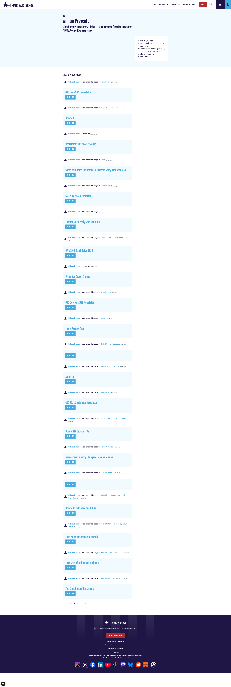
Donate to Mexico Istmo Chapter (114, 418)
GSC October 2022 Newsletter (80, 302)
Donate (202, 4)
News (103, 160)
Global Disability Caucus (111, 578)
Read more (70, 97)
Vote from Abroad (189, 4)
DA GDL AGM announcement (112, 238)
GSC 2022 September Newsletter (81, 403)
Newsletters (106, 82)
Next (92, 603)
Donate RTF (71, 118)
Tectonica (127, 658)
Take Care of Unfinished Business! (82, 563)
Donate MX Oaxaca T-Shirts (78, 431)
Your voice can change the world (81, 537)
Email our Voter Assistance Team (115, 645)
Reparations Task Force (110, 108)
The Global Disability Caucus (79, 589)
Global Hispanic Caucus (110, 473)
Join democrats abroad (115, 635)
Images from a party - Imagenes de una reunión (89, 457)
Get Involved (163, 4)
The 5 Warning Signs (75, 328)
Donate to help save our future (80, 508)
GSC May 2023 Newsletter (78, 196)
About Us (152, 4)
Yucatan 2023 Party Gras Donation (82, 222)
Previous (64, 603)
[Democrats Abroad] (19, 4)
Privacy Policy (115, 652)
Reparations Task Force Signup (80, 144)
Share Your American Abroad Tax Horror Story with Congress (95, 170)
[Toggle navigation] (220, 4)
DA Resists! (175, 4)
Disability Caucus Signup (77, 276)
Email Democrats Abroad (115, 641)
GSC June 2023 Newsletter (78, 92)
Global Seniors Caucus (110, 344)
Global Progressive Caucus (111, 553)
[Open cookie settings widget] (3, 684)
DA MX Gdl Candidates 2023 (79, 250)
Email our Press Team (115, 649)
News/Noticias (107, 447)
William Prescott (74, 82)
